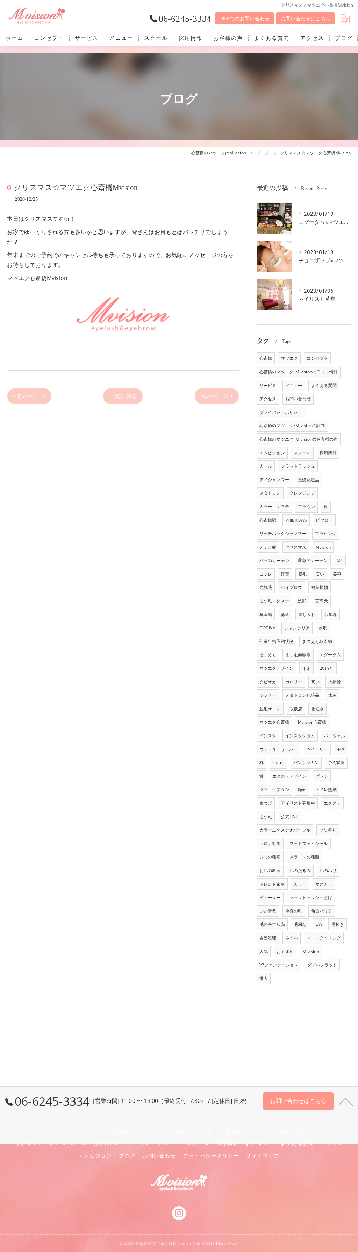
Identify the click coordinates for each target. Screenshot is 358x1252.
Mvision (323, 547)
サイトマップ (263, 1155)
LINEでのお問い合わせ (244, 18)
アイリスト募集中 (298, 803)
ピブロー (324, 520)
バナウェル (334, 736)
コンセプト (317, 358)
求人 (263, 978)
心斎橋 (265, 358)
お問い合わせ (298, 399)
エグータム (330, 655)
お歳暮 (330, 614)
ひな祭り (327, 830)
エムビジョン (272, 453)
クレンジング (302, 493)
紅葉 (285, 574)
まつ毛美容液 (298, 655)
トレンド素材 (272, 884)
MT (340, 560)
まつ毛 (265, 817)
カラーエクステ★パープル (284, 830)
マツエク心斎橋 (274, 722)
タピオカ (268, 682)
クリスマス (296, 547)
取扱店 (295, 709)
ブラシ (321, 776)
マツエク (289, 358)
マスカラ (323, 884)
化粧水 (317, 709)
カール (265, 466)
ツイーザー (317, 749)
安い (320, 574)
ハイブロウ (291, 587)
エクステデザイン (289, 776)
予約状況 (336, 763)
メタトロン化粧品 (302, 695)
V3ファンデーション (279, 965)
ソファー (268, 695)
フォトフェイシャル (308, 844)
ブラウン (306, 507)
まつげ (265, 803)
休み (332, 695)
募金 (285, 614)
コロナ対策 (270, 844)
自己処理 (268, 938)
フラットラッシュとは (310, 897)
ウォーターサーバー (278, 749)
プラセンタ (325, 533)
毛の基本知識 (272, 924)
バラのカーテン (274, 560)
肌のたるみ (300, 870)
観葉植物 (319, 587)
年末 (306, 668)
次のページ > (216, 396)
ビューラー (270, 897)
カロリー (293, 682)
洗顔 (302, 601)
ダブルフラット (322, 965)
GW (318, 924)
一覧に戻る (123, 396)
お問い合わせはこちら (305, 18)
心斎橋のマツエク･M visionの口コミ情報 (298, 372)
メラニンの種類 (304, 857)
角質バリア (321, 911)
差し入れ (306, 614)
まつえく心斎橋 (317, 641)
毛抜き (337, 924)
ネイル (291, 938)
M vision (310, 951)
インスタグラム (300, 736)
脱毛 (302, 574)
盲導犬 (321, 601)
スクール (302, 453)
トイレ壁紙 (326, 789)
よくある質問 (324, 385)
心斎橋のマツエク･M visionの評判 (292, 426)
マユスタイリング (324, 938)
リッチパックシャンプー (282, 533)
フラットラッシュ (298, 466)
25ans (278, 763)
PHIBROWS (296, 520)
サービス (268, 385)
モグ (341, 749)
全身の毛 (293, 911)
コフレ (265, 574)
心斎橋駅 (268, 520)
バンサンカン (306, 763)
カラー (300, 884)
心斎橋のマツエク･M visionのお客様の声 (298, 439)
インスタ (268, 736)
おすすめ (285, 951)
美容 (337, 574)
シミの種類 (270, 857)
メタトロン (270, 493)
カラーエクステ (274, 507)
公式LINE (289, 817)
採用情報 (328, 453)
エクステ (332, 803)
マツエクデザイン (276, 668)
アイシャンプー (274, 480)
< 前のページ (29, 396)
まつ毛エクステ (274, 601)
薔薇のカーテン (313, 560)
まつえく (268, 655)
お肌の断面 (270, 870)
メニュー (293, 385)
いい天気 (268, 911)
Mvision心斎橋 (312, 722)
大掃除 (334, 682)
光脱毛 (265, 587)
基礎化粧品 (308, 480)
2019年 (327, 668)
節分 (302, 789)
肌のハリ (328, 870)
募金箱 (265, 614)
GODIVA (267, 628)
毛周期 (300, 924)
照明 (322, 628)
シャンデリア (297, 628)
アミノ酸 (268, 547)
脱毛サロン (270, 709)
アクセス (268, 399)
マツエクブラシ (274, 789)
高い (315, 682)
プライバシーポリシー (280, 412)
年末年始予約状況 (276, 641)
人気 (263, 951)
